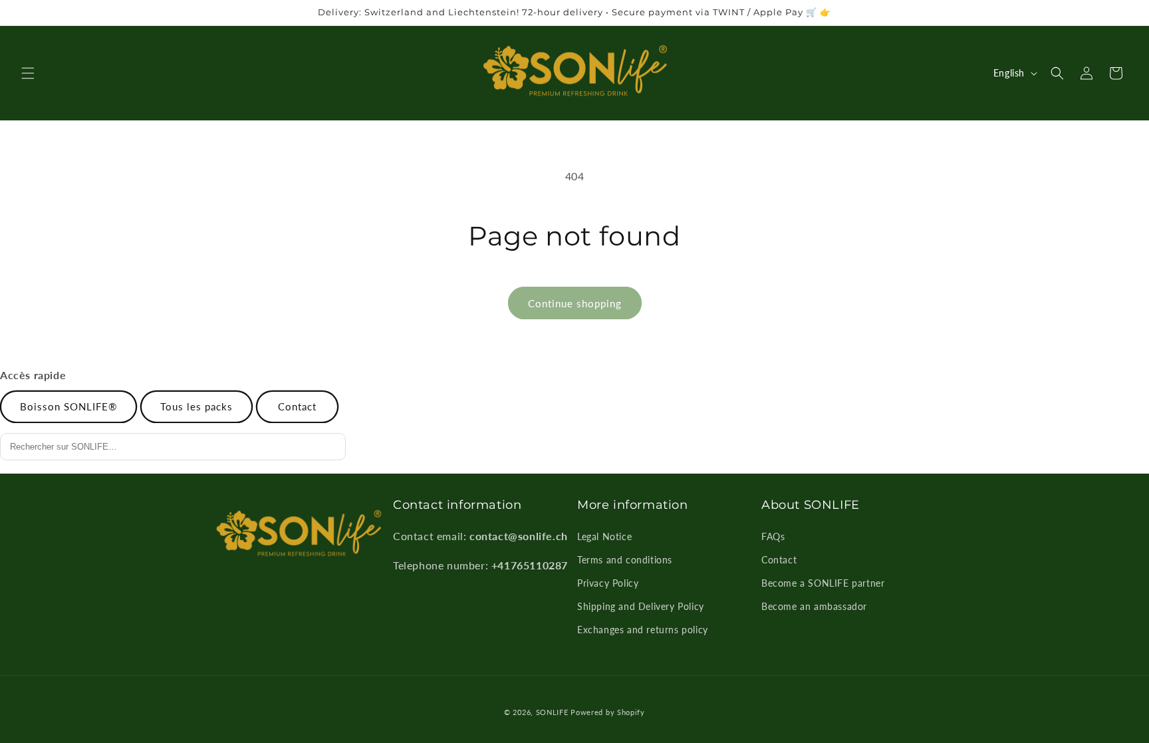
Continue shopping (575, 303)
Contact (297, 406)
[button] (28, 73)
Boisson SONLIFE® (68, 406)
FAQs (773, 536)
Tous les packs (196, 406)
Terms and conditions (624, 559)
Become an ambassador (814, 606)
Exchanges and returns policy (642, 629)
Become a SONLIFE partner (822, 583)
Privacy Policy (607, 583)
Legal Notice (604, 536)
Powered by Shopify (608, 712)
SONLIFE (552, 712)
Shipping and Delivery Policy (640, 606)
